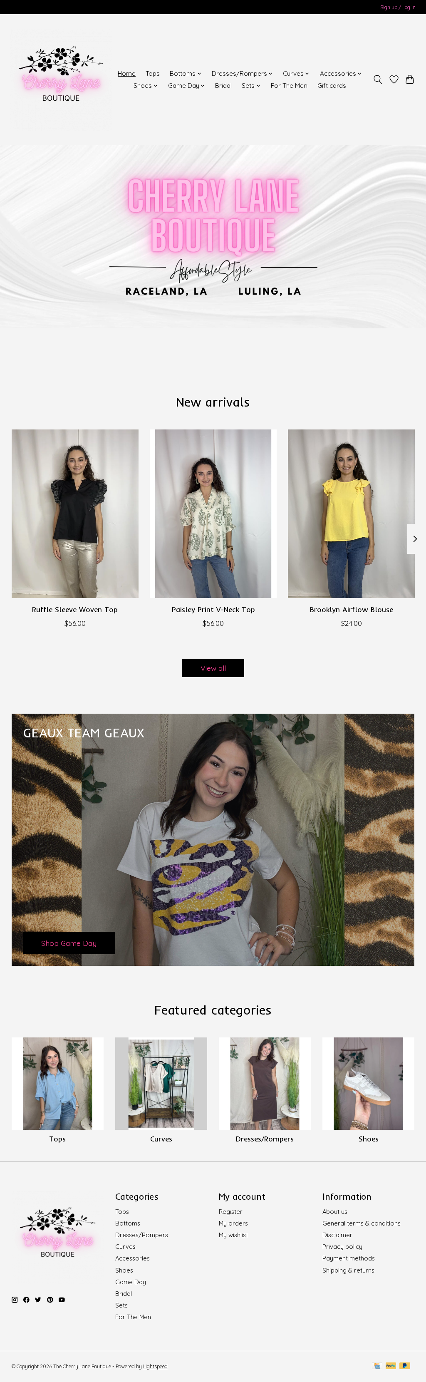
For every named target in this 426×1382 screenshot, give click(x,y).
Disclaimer (337, 1235)
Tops (153, 73)
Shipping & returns (348, 1270)
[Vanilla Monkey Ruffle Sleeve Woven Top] (75, 513)
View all (213, 667)
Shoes (369, 1138)
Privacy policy (342, 1246)
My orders (233, 1223)
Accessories (132, 1258)
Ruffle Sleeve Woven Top (75, 609)
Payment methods (348, 1258)
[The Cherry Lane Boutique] (61, 79)
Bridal (223, 85)
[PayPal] (391, 1366)
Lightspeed (155, 1366)
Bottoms (127, 1223)
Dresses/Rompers (265, 1138)
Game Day (130, 1282)
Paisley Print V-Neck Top (213, 609)
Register (231, 1212)
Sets (121, 1305)
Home (127, 73)
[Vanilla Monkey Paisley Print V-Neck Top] (213, 513)
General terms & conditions (361, 1223)
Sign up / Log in (398, 7)
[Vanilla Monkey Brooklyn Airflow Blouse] (351, 513)
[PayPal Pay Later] (404, 1366)
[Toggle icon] (378, 79)
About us (334, 1212)
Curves (161, 1138)
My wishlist (233, 1235)
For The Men (289, 85)
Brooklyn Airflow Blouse (351, 609)
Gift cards (331, 85)
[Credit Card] (377, 1366)
